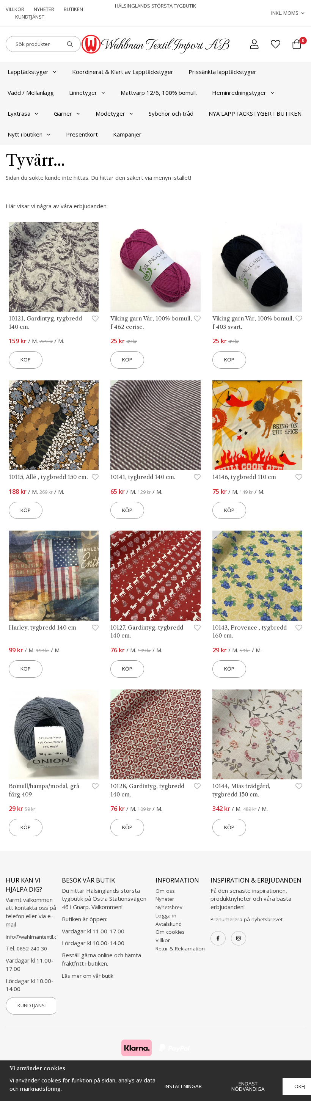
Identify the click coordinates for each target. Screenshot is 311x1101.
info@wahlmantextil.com (35, 936)
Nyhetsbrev (169, 907)
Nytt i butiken (25, 134)
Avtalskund (169, 923)
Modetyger (110, 113)
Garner (63, 113)
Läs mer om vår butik (87, 975)
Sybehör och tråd (171, 113)
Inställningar (183, 1086)
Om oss (165, 890)
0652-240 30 (32, 948)
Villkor (15, 9)
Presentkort (82, 134)
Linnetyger (83, 92)
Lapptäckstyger (28, 71)
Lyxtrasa (19, 113)
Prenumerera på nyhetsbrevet (246, 919)
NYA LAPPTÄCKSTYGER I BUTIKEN (255, 113)
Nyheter (44, 9)
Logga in (166, 915)
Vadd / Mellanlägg (31, 92)
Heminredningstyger (239, 92)
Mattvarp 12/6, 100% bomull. (159, 92)
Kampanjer (127, 134)
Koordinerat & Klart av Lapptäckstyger (122, 71)
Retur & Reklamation (180, 948)
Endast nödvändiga (248, 1086)
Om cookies (170, 931)
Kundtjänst (29, 16)
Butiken (73, 9)
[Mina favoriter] (275, 44)
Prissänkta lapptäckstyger (222, 71)
